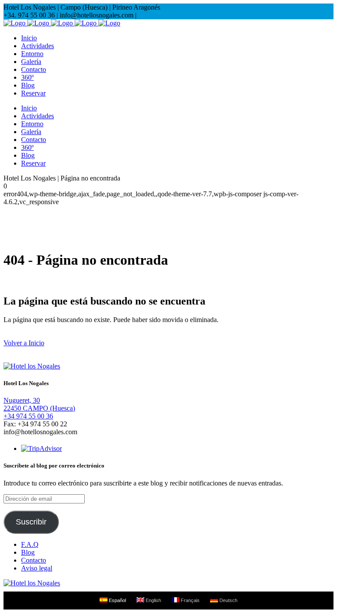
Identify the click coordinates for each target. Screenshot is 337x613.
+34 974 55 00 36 (28, 416)
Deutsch (227, 600)
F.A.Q (30, 544)
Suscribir (31, 521)
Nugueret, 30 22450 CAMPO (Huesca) (39, 404)
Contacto (33, 560)
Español (117, 600)
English (152, 600)
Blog (28, 552)
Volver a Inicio (24, 343)
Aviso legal (36, 568)
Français (189, 600)
